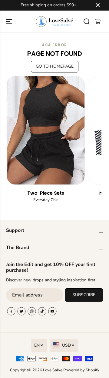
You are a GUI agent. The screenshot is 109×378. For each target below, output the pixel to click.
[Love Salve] (55, 21)
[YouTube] (52, 311)
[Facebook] (11, 311)
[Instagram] (32, 311)
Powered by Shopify (81, 370)
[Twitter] (21, 311)
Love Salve (53, 370)
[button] (9, 21)
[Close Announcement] (98, 5)
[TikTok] (42, 311)
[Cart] (97, 21)
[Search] (86, 21)
